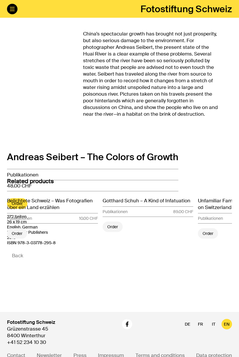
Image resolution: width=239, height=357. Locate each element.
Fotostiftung (186, 9)
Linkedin (143, 324)
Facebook (127, 324)
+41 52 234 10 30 (26, 342)
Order (17, 233)
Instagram (112, 324)
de (187, 324)
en (227, 324)
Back (17, 255)
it (213, 324)
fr (200, 324)
